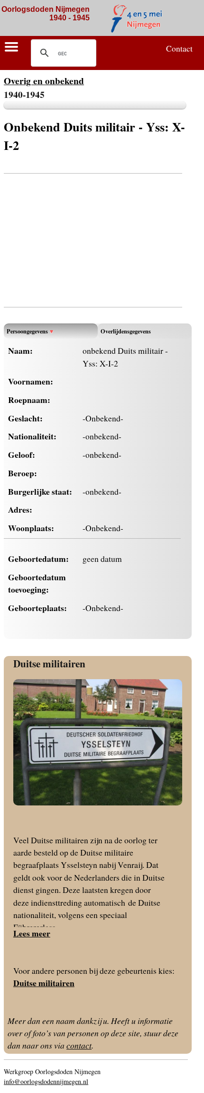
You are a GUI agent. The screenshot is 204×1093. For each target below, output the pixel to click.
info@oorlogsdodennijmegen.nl (46, 1081)
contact (79, 1045)
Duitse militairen (49, 663)
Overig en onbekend (44, 80)
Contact (179, 48)
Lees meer (31, 933)
